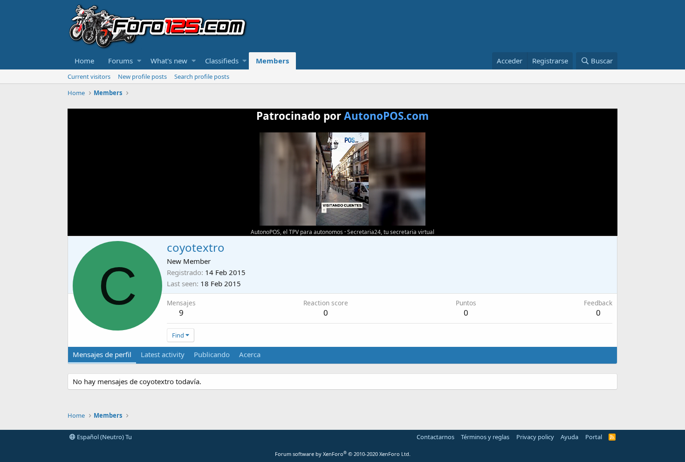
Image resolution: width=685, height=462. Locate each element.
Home (84, 60)
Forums (120, 60)
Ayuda (569, 437)
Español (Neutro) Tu (103, 437)
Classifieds (222, 60)
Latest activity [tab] (163, 354)
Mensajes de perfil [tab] (102, 354)
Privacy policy (535, 437)
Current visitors (89, 76)
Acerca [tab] (249, 354)
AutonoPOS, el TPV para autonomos (297, 232)
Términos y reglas (485, 437)
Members (272, 60)
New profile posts (142, 76)
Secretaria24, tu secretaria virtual (390, 232)
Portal (593, 437)
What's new (169, 60)
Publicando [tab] (212, 354)
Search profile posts (201, 76)
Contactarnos (435, 437)
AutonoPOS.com (386, 116)
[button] (139, 60)
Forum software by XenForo (343, 453)
